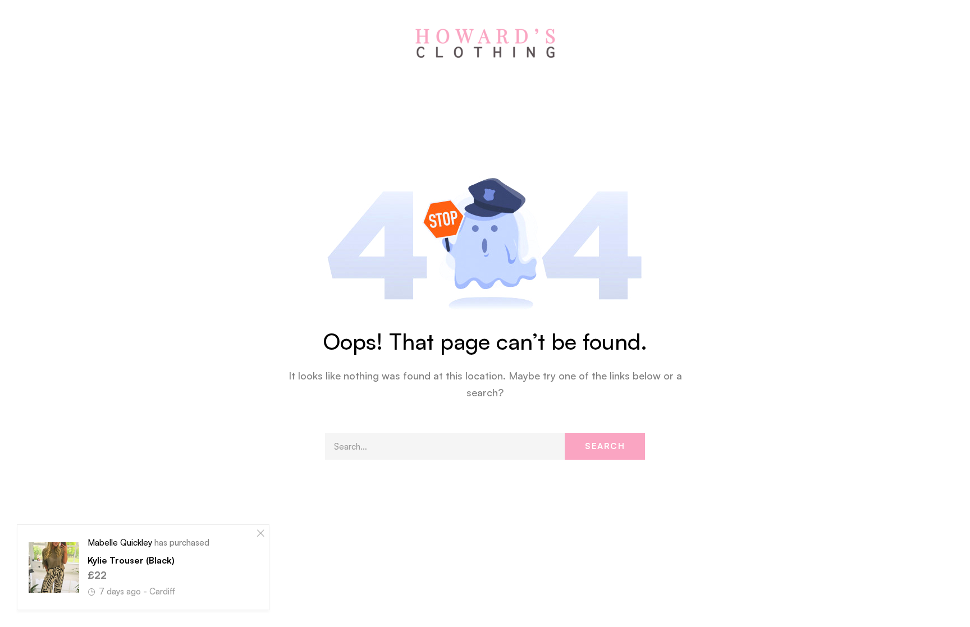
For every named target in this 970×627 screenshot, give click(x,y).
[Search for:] (485, 446)
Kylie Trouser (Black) (131, 560)
